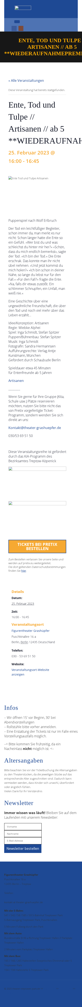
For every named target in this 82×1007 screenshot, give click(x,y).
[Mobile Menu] (17, 21)
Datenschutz (65, 988)
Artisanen (16, 380)
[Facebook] (14, 28)
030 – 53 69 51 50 (24, 893)
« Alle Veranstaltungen (26, 80)
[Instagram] (21, 28)
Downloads (10, 992)
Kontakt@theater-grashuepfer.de (34, 427)
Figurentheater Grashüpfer (31, 631)
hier (23, 571)
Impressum (50, 988)
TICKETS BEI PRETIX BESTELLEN (37, 546)
